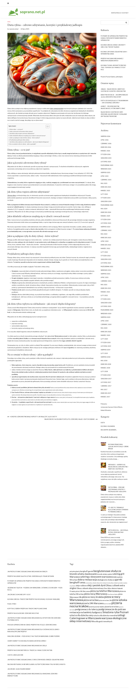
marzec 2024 (105, 216)
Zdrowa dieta (11, 195)
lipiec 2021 (104, 277)
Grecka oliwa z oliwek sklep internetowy (95, 583)
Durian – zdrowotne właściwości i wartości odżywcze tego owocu (33, 397)
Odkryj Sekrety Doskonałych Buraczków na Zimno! (26, 641)
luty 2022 (104, 252)
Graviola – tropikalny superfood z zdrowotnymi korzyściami (31, 402)
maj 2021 (104, 284)
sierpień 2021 (105, 274)
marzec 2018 (105, 368)
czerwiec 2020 (106, 324)
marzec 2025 (105, 190)
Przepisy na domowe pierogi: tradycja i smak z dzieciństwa (29, 650)
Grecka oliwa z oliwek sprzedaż (115, 583)
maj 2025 (104, 183)
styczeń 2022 (105, 256)
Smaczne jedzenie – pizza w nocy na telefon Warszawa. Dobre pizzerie (33, 636)
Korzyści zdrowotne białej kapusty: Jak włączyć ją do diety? (33, 416)
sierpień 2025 (105, 172)
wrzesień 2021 (106, 270)
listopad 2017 (106, 382)
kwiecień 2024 (106, 212)
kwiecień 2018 (106, 364)
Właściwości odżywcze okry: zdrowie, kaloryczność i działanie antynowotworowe (114, 114)
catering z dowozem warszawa (96, 576)
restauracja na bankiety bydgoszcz (86, 612)
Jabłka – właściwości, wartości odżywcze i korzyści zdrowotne (113, 90)
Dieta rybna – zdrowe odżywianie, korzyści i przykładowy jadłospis (117, 489)
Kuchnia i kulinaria (108, 426)
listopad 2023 (106, 223)
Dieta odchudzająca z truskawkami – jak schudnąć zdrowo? (114, 102)
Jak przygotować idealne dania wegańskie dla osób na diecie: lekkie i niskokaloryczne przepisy (33, 630)
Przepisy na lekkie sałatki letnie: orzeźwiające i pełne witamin (30, 576)
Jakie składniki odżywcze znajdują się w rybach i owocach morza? (28, 135)
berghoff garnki (86, 571)
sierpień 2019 (105, 350)
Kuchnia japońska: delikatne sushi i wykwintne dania (114, 53)
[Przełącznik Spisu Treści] (46, 126)
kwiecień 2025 (106, 187)
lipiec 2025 (104, 176)
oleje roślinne (81, 585)
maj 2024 (104, 208)
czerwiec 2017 (106, 386)
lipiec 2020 (104, 321)
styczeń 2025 (105, 198)
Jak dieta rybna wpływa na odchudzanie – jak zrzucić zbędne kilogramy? (29, 142)
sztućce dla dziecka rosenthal (105, 615)
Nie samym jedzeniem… (109, 430)
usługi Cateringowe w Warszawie (97, 616)
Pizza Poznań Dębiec (112, 594)
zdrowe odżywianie (39, 191)
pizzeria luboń (107, 603)
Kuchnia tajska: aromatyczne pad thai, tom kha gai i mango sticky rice (113, 67)
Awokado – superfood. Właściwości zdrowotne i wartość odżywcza (118, 467)
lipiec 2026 (104, 140)
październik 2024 (107, 205)
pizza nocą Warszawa (95, 593)
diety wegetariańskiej (56, 108)
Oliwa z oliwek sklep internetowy (89, 588)
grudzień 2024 (106, 201)
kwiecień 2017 (106, 393)
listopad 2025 (106, 161)
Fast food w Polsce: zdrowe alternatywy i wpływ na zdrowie (31, 392)
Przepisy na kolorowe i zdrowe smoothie (23, 613)
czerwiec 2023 (106, 230)
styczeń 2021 (105, 299)
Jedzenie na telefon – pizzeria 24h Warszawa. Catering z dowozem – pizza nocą (34, 589)
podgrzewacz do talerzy (86, 609)
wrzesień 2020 (106, 313)
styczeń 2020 (105, 342)
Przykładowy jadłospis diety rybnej (19, 140)
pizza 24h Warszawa (83, 591)
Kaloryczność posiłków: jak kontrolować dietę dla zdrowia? (31, 387)
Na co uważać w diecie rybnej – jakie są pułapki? (23, 144)
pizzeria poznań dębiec (96, 607)
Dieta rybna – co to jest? (16, 129)
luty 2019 (104, 353)
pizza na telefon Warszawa (104, 590)
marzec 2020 (105, 335)
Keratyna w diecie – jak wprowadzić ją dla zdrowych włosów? (114, 96)
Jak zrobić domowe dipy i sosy (18, 594)
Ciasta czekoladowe (15, 655)
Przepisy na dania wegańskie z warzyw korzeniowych (112, 59)
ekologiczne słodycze (106, 580)
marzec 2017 (105, 397)
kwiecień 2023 (106, 237)
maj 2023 (104, 234)
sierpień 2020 (105, 317)
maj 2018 (104, 360)
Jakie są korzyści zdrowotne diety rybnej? (21, 131)
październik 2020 (107, 310)
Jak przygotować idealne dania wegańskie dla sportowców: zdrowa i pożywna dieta (34, 619)
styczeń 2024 (105, 219)
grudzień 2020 (106, 303)
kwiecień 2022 (106, 245)
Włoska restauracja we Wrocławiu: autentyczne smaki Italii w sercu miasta (36, 664)
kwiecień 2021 (106, 288)
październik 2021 (107, 266)
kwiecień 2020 (106, 331)
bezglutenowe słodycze (107, 570)
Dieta (8, 21)
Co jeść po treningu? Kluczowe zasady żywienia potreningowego (118, 510)
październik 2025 (107, 165)
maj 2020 (104, 328)
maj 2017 (104, 389)
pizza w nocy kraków (93, 596)
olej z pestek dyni (96, 585)
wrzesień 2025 (106, 169)
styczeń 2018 (105, 375)
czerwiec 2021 (106, 281)
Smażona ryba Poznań (116, 612)
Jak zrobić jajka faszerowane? (18, 669)
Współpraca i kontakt (120, 13)
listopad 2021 (106, 263)
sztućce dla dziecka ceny (81, 615)
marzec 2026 (105, 151)
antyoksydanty (75, 571)
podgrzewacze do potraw (112, 609)
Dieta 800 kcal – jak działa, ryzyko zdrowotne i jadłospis (118, 532)
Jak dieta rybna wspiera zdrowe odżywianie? (22, 133)
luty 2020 (104, 339)
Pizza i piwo (11, 604)
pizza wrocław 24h (105, 600)
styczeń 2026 (105, 154)
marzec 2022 (105, 248)
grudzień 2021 (106, 259)
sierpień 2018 (105, 357)
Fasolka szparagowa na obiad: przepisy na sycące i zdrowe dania (32, 625)
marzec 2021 (105, 292)
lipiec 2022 (104, 241)
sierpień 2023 (105, 227)
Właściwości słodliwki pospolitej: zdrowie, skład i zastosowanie (69, 419)
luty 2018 (104, 371)
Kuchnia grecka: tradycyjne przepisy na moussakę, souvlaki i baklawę (33, 599)
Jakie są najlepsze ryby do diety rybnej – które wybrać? (25, 137)
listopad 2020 (106, 306)
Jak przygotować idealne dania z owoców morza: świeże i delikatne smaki (35, 659)
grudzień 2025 (106, 158)
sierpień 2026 (105, 136)
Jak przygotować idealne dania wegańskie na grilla (27, 645)
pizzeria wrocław (112, 606)
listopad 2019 (106, 346)
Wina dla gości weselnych (101, 621)
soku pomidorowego (46, 280)
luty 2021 (104, 295)
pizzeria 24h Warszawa (92, 603)
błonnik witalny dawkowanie (83, 574)
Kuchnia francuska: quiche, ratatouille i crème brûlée (118, 447)
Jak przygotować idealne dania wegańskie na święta (27, 571)
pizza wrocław (91, 599)
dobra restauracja (87, 579)
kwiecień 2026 (106, 147)
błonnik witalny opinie (104, 574)
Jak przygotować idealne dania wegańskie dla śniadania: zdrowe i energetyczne (32, 675)
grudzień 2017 (106, 379)
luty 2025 (104, 194)
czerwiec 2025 (106, 180)
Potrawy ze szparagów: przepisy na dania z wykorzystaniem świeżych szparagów (114, 38)
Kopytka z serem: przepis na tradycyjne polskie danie (27, 608)
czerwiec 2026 (106, 143)
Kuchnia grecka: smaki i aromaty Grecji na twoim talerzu (113, 46)
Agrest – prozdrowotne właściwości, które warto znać (113, 107)
